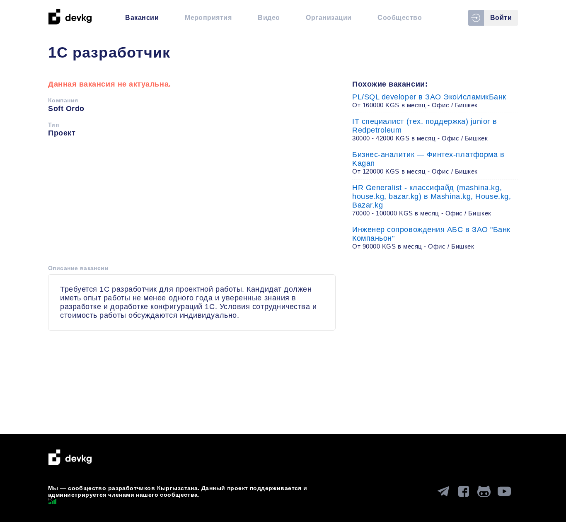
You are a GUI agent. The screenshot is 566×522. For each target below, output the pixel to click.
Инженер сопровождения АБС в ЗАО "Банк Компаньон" (431, 237)
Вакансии (142, 17)
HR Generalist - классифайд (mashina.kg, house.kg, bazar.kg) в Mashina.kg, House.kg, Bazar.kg (431, 200)
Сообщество (399, 17)
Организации (328, 17)
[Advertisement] (192, 204)
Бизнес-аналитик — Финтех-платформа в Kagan (428, 162)
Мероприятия (208, 17)
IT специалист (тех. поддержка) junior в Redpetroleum (424, 129)
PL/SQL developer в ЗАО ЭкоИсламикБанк (429, 101)
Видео (269, 17)
